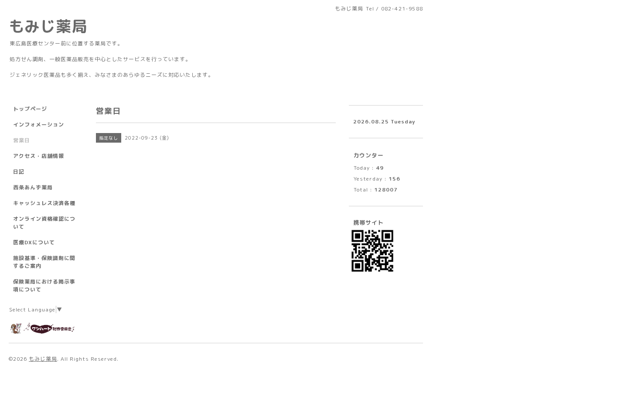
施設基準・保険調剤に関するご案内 (44, 262)
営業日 (21, 140)
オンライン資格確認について (44, 222)
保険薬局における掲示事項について (44, 285)
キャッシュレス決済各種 (44, 203)
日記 (18, 171)
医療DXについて (34, 242)
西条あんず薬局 (33, 187)
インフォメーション (38, 124)
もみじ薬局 (48, 26)
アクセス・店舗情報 (38, 156)
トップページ (30, 109)
